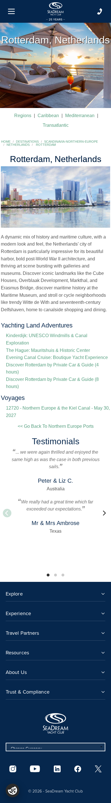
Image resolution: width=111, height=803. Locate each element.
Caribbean (48, 115)
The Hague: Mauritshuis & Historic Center (48, 350)
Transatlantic (56, 125)
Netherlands (18, 144)
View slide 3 (62, 575)
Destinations (27, 141)
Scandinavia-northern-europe (71, 141)
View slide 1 (48, 575)
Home (6, 141)
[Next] (104, 513)
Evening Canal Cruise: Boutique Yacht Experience (57, 357)
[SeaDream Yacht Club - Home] (55, 723)
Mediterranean (79, 115)
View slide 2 (55, 575)
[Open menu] (11, 11)
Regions (22, 115)
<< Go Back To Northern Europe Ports (56, 426)
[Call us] (99, 11)
